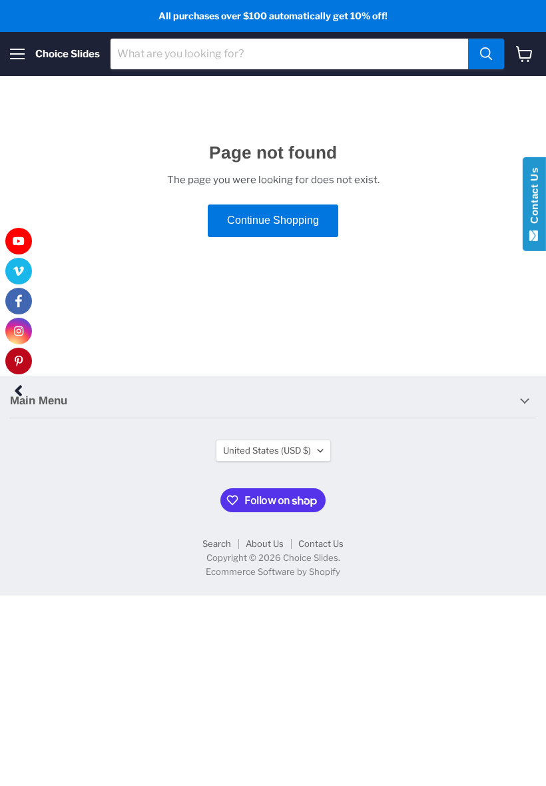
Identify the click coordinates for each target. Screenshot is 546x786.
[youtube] (18, 241)
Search (216, 543)
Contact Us (321, 543)
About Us (265, 543)
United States (267, 450)
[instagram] (18, 331)
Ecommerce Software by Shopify (273, 571)
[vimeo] (18, 271)
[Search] (486, 54)
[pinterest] (18, 361)
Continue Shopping (273, 220)
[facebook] (18, 301)
